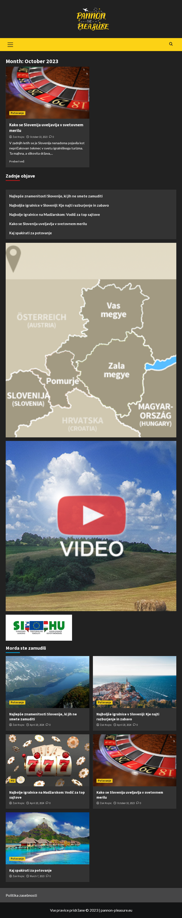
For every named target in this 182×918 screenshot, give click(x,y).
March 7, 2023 (37, 876)
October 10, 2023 (38, 137)
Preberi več (16, 161)
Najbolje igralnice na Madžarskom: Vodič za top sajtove (54, 214)
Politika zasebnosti (21, 895)
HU (12, 780)
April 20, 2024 (37, 725)
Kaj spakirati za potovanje (30, 233)
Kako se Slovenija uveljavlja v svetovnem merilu (48, 224)
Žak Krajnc (19, 137)
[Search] (171, 44)
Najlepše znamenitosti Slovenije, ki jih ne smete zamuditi (56, 196)
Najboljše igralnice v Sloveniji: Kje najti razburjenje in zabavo (59, 205)
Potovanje (17, 113)
